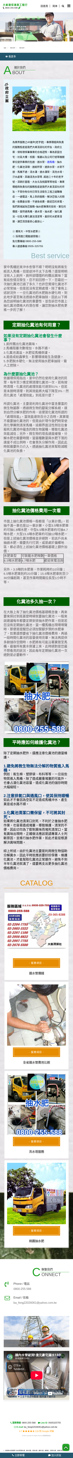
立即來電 (19, 1455)
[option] (36, 1331)
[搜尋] (62, 6)
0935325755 (54, 1423)
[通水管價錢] (36, 926)
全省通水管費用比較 (36, 1062)
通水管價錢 (36, 973)
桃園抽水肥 (36, 1241)
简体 (54, 6)
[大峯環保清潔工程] (16, 6)
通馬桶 (51, 162)
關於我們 (12, 47)
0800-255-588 (29, 1423)
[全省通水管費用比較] (36, 1015)
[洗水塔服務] (36, 1104)
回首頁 (44, 6)
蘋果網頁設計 (47, 1435)
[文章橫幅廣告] (36, 26)
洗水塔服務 (36, 1151)
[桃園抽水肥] (36, 1193)
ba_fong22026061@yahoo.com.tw (40, 1427)
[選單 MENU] (69, 6)
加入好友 (56, 1455)
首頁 (5, 47)
